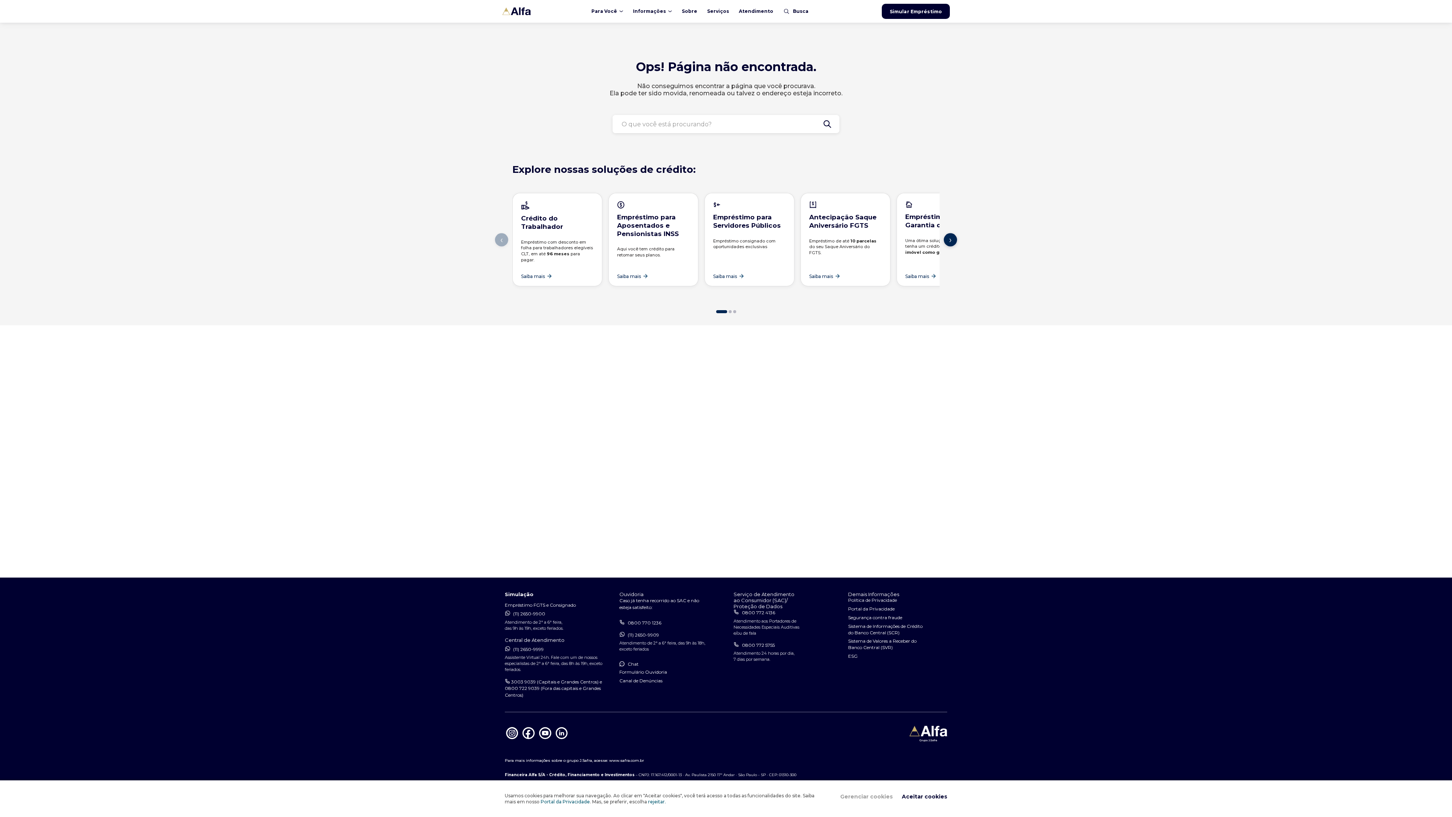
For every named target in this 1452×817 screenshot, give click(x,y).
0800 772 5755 (758, 645)
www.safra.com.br (626, 760)
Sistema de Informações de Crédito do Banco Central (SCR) (885, 629)
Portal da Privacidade (565, 802)
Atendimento (756, 11)
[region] (726, 250)
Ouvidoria (631, 594)
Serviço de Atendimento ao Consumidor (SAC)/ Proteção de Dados (764, 600)
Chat (633, 664)
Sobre (689, 11)
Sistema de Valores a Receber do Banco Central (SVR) (882, 644)
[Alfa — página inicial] (540, 11)
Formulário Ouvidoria (643, 672)
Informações (649, 11)
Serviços (718, 11)
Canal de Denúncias (640, 680)
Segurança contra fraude (875, 617)
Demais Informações (873, 594)
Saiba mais (533, 276)
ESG (853, 656)
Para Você (604, 11)
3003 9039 (523, 682)
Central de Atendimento (535, 640)
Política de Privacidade (872, 600)
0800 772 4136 (758, 612)
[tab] (721, 311)
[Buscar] (827, 124)
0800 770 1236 (644, 623)
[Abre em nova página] (512, 738)
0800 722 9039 (522, 688)
